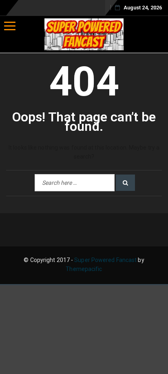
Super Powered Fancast (105, 260)
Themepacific (84, 269)
